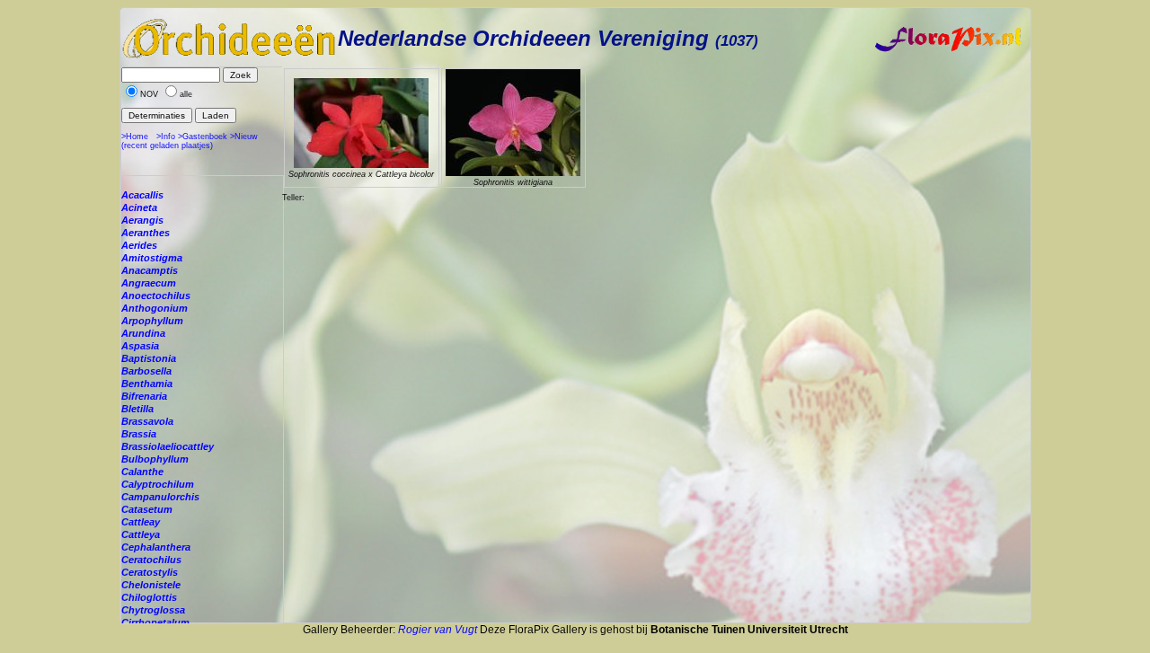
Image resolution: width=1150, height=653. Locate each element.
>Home (134, 136)
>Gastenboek (202, 136)
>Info (165, 136)
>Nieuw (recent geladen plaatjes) (189, 141)
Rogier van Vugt (437, 629)
